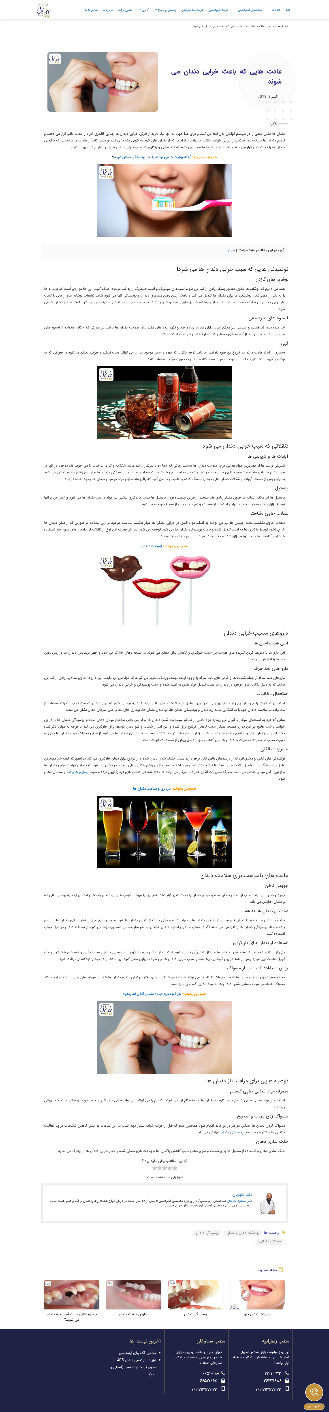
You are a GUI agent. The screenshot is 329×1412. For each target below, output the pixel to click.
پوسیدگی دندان (232, 1133)
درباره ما (108, 10)
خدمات (276, 10)
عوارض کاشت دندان (133, 1314)
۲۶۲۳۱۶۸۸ (273, 1381)
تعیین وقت (125, 10)
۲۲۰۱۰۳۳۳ (274, 1373)
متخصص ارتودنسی (250, 10)
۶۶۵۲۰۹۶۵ (209, 1381)
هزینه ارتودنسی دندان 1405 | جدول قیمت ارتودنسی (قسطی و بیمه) (133, 1367)
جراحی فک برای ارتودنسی (137, 1353)
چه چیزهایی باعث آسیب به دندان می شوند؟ (72, 1317)
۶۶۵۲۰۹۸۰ (210, 1373)
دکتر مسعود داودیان (239, 1201)
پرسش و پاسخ (167, 10)
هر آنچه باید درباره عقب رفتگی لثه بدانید (152, 994)
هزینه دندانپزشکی (192, 10)
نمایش (231, 250)
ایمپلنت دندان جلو (257, 1314)
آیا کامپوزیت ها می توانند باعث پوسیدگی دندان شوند (152, 157)
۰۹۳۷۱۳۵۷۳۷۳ (269, 1390)
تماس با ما (91, 10)
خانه (288, 10)
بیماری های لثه (78, 772)
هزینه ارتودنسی (218, 10)
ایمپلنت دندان (152, 546)
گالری (145, 10)
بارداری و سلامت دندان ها (152, 789)
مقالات (252, 26)
